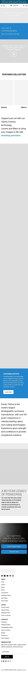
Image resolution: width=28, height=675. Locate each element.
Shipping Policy (5, 612)
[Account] (23, 5)
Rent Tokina (4, 601)
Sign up (7, 656)
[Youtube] (7, 576)
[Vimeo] (10, 576)
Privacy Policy (5, 607)
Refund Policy (5, 610)
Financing (4, 622)
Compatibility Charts (7, 627)
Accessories (4, 592)
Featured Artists (5, 624)
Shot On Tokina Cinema (14, 546)
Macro (3, 587)
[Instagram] (13, 576)
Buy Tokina (4, 598)
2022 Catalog (5, 638)
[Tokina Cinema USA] (14, 5)
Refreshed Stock (6, 595)
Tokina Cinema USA (10, 670)
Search (3, 633)
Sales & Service (5, 630)
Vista (2, 582)
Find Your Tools (14, 551)
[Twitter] (2, 576)
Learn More (8, 392)
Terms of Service (6, 615)
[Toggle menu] (1, 5)
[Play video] (14, 54)
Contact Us (4, 635)
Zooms (3, 584)
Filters (3, 590)
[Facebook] (5, 576)
